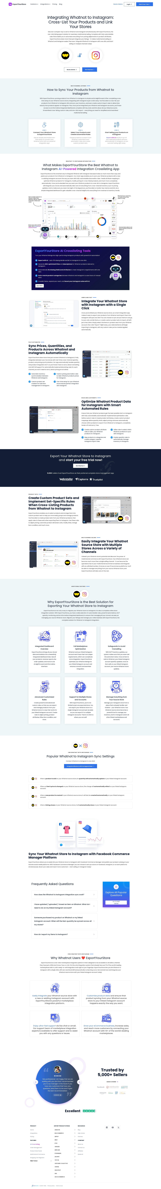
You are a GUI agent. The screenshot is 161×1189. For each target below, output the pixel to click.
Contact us (81, 1147)
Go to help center (116, 902)
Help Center (81, 1133)
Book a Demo (118, 4)
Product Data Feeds (36, 1151)
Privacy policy (51, 1185)
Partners (80, 1136)
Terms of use (59, 1185)
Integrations (33, 1133)
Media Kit (80, 1154)
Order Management (36, 1147)
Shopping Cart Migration (37, 1158)
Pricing (32, 1136)
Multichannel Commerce (37, 1154)
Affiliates (80, 1151)
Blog (79, 1130)
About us (80, 1144)
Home (32, 1130)
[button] (35, 1082)
